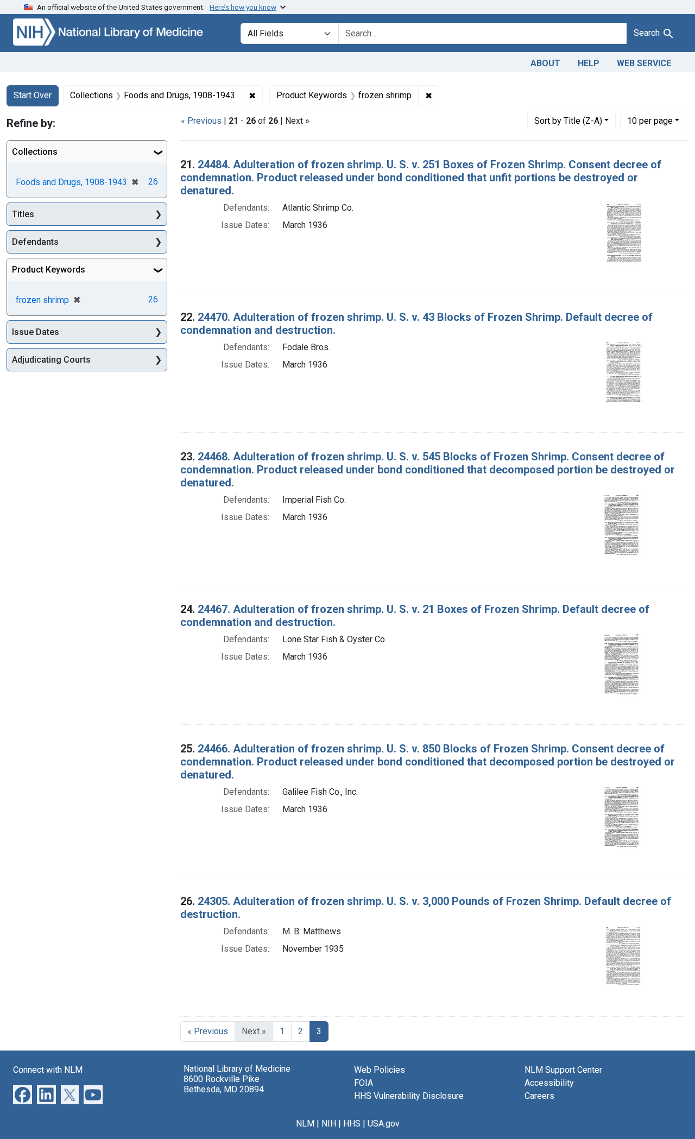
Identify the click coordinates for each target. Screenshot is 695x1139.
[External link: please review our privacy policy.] (22, 1094)
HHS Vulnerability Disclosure (409, 1096)
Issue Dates (35, 332)
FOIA (363, 1083)
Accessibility (549, 1083)
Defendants (35, 242)
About (545, 63)
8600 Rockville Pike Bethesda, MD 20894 (224, 1084)
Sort (568, 121)
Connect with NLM (48, 1070)
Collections (35, 152)
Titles (23, 214)
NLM (305, 1123)
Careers (539, 1096)
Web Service (644, 63)
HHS (352, 1123)
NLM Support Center (563, 1070)
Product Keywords (48, 269)
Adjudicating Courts (51, 360)
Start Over (33, 95)
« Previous (201, 121)
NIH (328, 1123)
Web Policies (379, 1070)
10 (650, 120)
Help (588, 63)
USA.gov (384, 1123)
